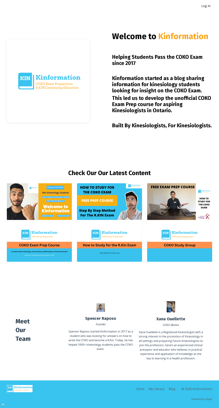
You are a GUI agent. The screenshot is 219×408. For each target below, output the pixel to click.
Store (140, 389)
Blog (172, 389)
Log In (205, 6)
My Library (156, 389)
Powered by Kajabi (201, 399)
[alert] (3, 405)
